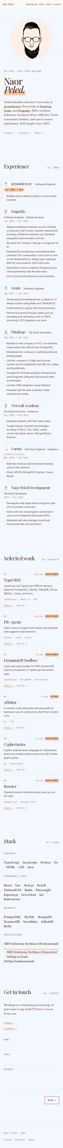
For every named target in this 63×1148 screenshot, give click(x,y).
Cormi (17, 448)
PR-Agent (13, 622)
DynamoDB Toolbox (21, 660)
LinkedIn (24, 133)
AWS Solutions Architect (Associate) (33, 952)
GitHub (9, 133)
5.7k (40, 780)
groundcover (12, 106)
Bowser (11, 786)
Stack (48, 4)
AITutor (11, 702)
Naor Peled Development (31, 487)
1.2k (40, 738)
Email (39, 133)
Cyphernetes (15, 744)
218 (46, 696)
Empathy (24, 110)
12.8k (40, 616)
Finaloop (45, 106)
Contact (57, 4)
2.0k (40, 654)
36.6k (40, 574)
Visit (8, 605)
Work (41, 4)
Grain (7, 110)
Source (22, 605)
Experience (31, 4)
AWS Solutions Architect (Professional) (31, 945)
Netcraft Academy (26, 405)
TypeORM (13, 580)
